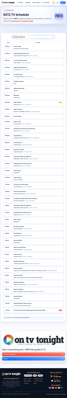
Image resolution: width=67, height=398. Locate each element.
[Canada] (53, 388)
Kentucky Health (18, 275)
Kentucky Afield (18, 240)
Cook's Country (18, 254)
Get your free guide (9, 354)
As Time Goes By (18, 74)
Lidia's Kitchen (17, 177)
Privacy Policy (55, 394)
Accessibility (49, 394)
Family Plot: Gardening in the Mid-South (24, 128)
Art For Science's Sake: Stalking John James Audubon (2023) (30, 310)
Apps (35, 383)
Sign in (63, 2)
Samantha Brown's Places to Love (22, 163)
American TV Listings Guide (22, 21)
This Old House (18, 135)
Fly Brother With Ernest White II (22, 156)
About (40, 375)
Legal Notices (62, 394)
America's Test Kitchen (20, 191)
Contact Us (28, 375)
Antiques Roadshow (19, 261)
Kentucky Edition (18, 296)
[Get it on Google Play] (56, 376)
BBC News (16, 95)
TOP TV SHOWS (45, 2)
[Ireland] (59, 388)
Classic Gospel (17, 46)
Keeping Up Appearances (20, 67)
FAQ (35, 375)
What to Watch (27, 381)
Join (58, 2)
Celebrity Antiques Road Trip (21, 53)
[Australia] (62, 388)
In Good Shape (17, 116)
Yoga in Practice (18, 109)
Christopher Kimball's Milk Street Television (25, 198)
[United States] (50, 388)
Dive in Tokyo (17, 170)
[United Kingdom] (56, 388)
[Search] (53, 2)
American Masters (18, 289)
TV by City (26, 383)
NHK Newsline (17, 102)
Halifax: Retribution (19, 88)
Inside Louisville (18, 268)
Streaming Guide (38, 379)
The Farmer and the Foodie (21, 184)
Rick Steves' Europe (19, 149)
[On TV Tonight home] (33, 340)
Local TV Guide (27, 379)
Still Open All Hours (19, 81)
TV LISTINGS (20, 2)
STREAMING (27, 2)
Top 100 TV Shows (38, 381)
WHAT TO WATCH (36, 2)
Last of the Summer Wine (20, 60)
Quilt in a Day (17, 121)
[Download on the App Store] (55, 380)
